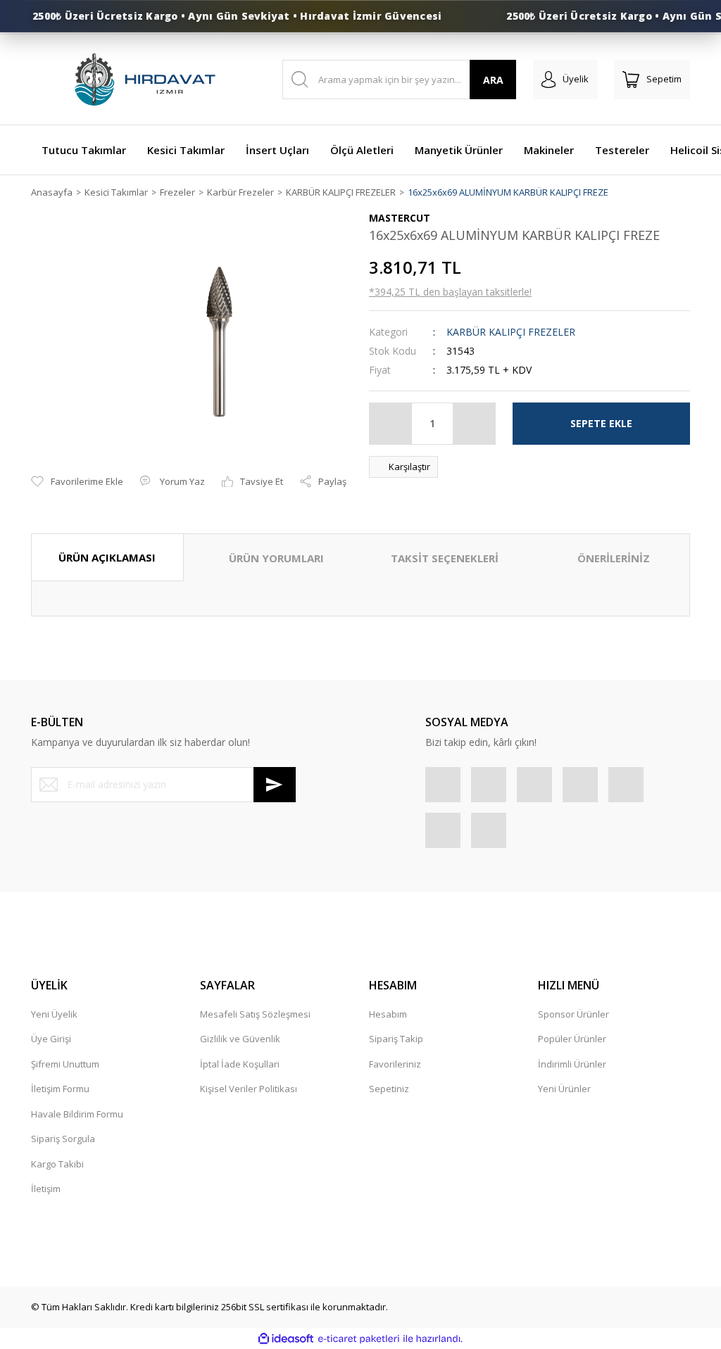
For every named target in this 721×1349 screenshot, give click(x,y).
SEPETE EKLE (601, 423)
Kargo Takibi (57, 1164)
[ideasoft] (286, 1339)
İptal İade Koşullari (240, 1064)
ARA (493, 80)
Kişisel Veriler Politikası (248, 1088)
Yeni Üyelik (54, 1014)
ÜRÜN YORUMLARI (276, 558)
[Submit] (274, 784)
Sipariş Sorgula (63, 1138)
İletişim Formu (60, 1088)
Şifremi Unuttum (65, 1064)
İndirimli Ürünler (572, 1064)
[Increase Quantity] (474, 423)
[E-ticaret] (359, 1339)
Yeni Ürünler (564, 1088)
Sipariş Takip (396, 1038)
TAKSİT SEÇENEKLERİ (445, 558)
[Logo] (143, 79)
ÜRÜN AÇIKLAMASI (107, 557)
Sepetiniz (389, 1088)
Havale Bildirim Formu (77, 1114)
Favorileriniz (395, 1064)
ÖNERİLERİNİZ (613, 558)
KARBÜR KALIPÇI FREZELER (510, 331)
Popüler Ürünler (572, 1038)
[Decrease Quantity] (391, 423)
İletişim (46, 1188)
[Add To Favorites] (77, 482)
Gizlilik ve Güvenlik (240, 1038)
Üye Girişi (51, 1038)
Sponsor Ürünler (573, 1014)
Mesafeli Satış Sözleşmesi (255, 1014)
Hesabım (388, 1014)
